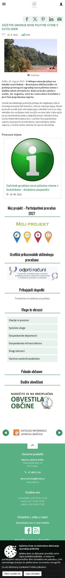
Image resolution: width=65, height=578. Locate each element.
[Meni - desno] (61, 4)
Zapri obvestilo (32, 573)
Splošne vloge (17, 328)
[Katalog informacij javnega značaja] (30, 432)
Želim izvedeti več (12, 573)
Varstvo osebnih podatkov (24, 358)
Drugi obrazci (17, 351)
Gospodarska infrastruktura (25, 343)
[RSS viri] (36, 530)
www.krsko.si (32, 482)
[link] (27, 19)
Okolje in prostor (19, 320)
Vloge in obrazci (31, 309)
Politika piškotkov (37, 567)
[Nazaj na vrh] (32, 446)
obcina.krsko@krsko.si (32, 478)
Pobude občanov (31, 371)
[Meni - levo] (3, 4)
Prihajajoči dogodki (31, 289)
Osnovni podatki (32, 454)
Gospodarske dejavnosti (23, 335)
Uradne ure (32, 492)
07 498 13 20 (34, 472)
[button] (6, 433)
